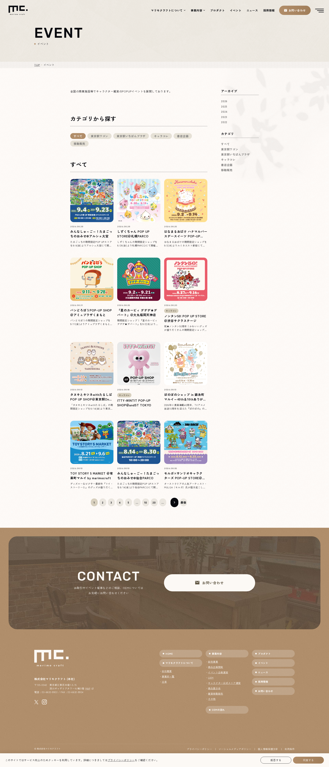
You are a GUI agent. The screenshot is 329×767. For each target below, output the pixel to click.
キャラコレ (161, 136)
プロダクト (217, 10)
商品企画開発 (215, 667)
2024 (224, 111)
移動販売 (79, 143)
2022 (224, 122)
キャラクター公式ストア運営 (224, 683)
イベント (235, 10)
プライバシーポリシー (199, 749)
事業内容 (196, 10)
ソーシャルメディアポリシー (235, 749)
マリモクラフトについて (167, 10)
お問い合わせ (265, 691)
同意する (308, 760)
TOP (37, 65)
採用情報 (269, 10)
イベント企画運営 (218, 672)
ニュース (252, 10)
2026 (224, 101)
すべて (78, 136)
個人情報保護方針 (268, 749)
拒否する (275, 760)
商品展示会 (214, 688)
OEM (211, 677)
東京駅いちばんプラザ (131, 136)
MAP (87, 688)
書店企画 (182, 136)
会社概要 (167, 671)
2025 (224, 106)
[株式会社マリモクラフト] (18, 10)
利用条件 (290, 749)
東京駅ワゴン (99, 136)
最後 (183, 502)
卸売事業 (213, 661)
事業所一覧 (168, 676)
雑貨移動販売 (215, 693)
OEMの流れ (218, 709)
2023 (224, 117)
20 (154, 502)
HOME (169, 653)
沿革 (164, 681)
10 (145, 502)
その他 (212, 699)
